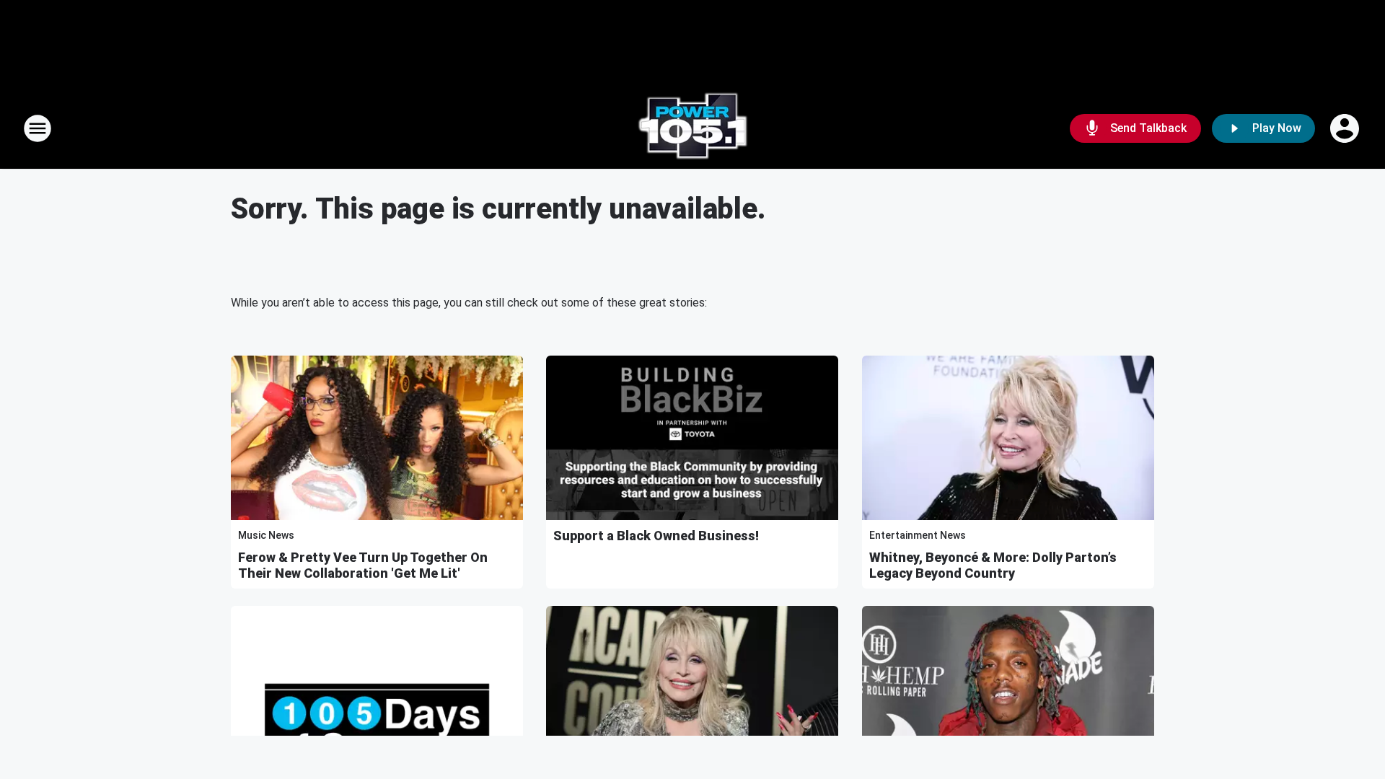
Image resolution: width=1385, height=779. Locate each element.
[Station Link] (692, 128)
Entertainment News (917, 535)
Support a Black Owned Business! (656, 535)
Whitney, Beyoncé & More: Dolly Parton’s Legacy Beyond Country (993, 565)
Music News (266, 535)
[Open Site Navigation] (37, 128)
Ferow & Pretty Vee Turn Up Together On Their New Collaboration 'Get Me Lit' (363, 565)
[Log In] (1346, 128)
